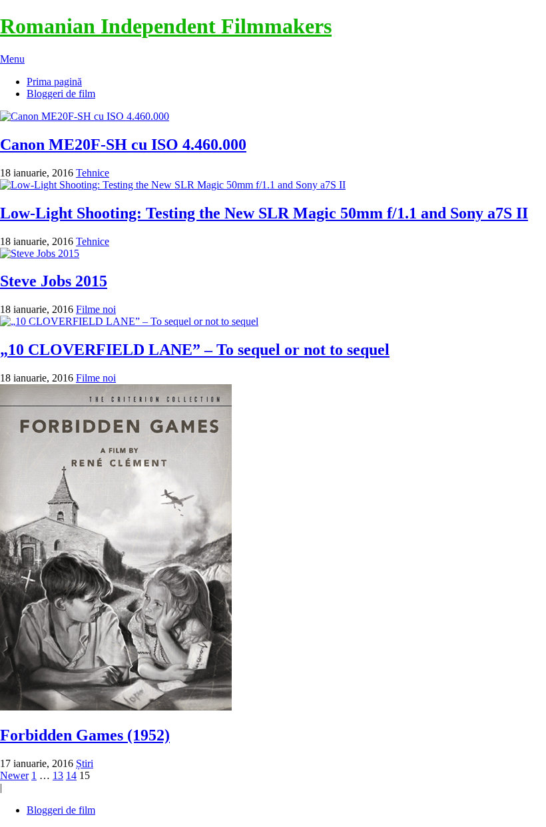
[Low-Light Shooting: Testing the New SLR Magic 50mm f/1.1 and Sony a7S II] (273, 185)
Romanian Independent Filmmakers (166, 26)
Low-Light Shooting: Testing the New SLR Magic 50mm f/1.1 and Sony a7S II (264, 213)
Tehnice (92, 172)
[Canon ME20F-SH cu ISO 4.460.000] (273, 117)
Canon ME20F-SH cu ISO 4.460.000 (123, 144)
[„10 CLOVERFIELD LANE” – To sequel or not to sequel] (273, 322)
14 (71, 775)
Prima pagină (54, 81)
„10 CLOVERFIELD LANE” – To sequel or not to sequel (195, 349)
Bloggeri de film (61, 93)
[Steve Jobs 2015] (273, 254)
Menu (12, 59)
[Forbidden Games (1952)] (273, 548)
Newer (14, 775)
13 (58, 775)
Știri (84, 763)
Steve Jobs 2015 (53, 281)
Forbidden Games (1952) (85, 735)
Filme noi (96, 309)
